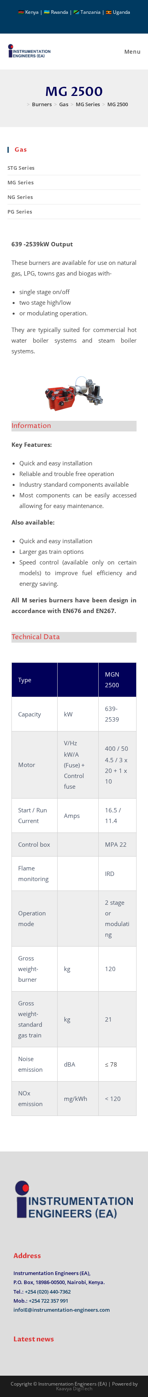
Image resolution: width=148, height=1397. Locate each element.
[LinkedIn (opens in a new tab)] (78, 20)
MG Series (20, 182)
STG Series (21, 167)
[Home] (22, 104)
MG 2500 (117, 104)
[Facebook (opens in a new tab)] (70, 20)
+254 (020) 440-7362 (48, 1291)
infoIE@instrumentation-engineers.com (61, 1309)
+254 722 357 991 (48, 1300)
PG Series (19, 211)
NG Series (20, 197)
